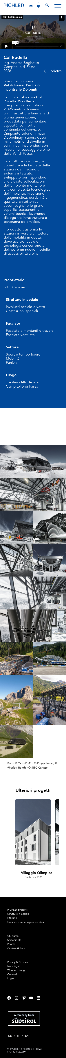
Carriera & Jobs (16, 948)
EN (27, 1035)
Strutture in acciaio (18, 913)
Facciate (12, 917)
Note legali (13, 966)
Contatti (12, 974)
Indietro (56, 71)
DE (10, 1035)
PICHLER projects (17, 909)
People (11, 944)
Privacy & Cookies (17, 962)
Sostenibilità (14, 940)
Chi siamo (13, 936)
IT (18, 1035)
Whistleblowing (16, 970)
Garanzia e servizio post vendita (25, 922)
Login (10, 978)
